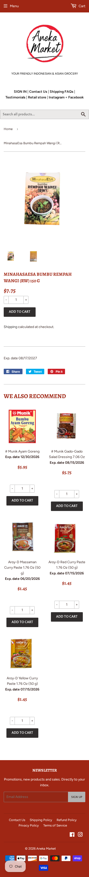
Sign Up (76, 797)
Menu (14, 6)
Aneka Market (46, 848)
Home (8, 129)
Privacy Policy (29, 825)
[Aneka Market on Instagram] (80, 835)
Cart (81, 6)
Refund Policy (67, 820)
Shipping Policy (41, 820)
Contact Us (17, 820)
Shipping (10, 327)
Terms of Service (55, 825)
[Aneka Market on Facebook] (72, 835)
